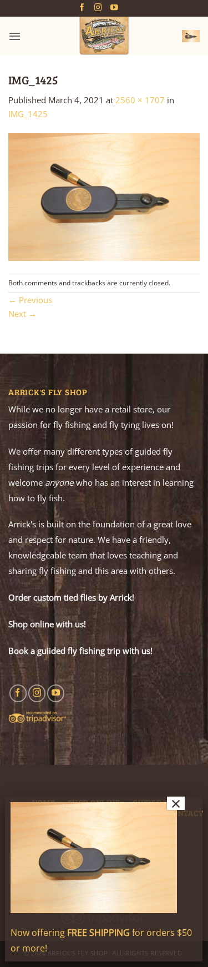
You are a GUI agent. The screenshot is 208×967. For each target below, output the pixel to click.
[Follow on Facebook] (82, 8)
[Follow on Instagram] (98, 8)
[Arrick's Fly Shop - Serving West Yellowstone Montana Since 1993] (104, 36)
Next (22, 313)
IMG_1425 (28, 113)
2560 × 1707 (140, 99)
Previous (30, 299)
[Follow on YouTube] (114, 8)
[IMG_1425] (104, 196)
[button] (14, 36)
